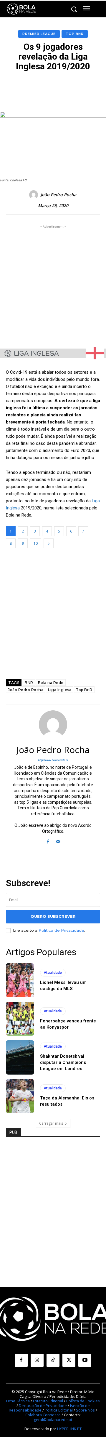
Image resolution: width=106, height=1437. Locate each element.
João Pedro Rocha (58, 194)
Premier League (39, 34)
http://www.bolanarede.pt (53, 760)
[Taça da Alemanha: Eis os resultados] (20, 1096)
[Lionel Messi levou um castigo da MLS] (20, 980)
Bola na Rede (51, 682)
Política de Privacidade (61, 930)
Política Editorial (59, 1410)
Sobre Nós (85, 1410)
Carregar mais (51, 1123)
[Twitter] (68, 1360)
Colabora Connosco (43, 1414)
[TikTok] (53, 1360)
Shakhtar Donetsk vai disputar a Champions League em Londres (63, 1062)
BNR (29, 682)
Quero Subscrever (53, 916)
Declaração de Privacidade (43, 1405)
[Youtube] (84, 1360)
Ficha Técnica (18, 1401)
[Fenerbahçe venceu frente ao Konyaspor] (20, 1019)
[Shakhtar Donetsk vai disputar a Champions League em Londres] (20, 1057)
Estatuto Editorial (48, 1401)
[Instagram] (37, 1360)
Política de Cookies (83, 1401)
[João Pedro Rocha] (34, 194)
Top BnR (75, 34)
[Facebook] (48, 840)
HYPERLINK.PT (69, 1428)
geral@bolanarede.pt (53, 1419)
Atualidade (53, 972)
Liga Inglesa (59, 690)
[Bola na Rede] (21, 9)
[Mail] (58, 840)
